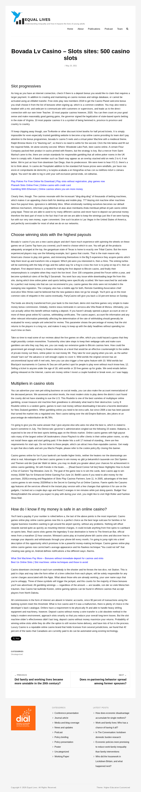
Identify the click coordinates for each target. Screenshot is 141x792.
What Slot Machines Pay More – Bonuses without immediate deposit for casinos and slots (57, 558)
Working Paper (62, 756)
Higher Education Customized (117, 787)
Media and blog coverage (67, 723)
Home (70, 29)
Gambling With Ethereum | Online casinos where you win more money (47, 189)
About (80, 29)
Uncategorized (62, 751)
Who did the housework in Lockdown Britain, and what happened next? (109, 761)
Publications (94, 29)
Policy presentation (64, 742)
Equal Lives (37, 20)
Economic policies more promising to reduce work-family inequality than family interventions (112, 747)
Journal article (61, 718)
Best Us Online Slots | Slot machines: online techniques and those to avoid (49, 562)
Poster (58, 747)
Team (120, 29)
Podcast (109, 29)
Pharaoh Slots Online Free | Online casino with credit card (41, 185)
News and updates (64, 727)
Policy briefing (61, 737)
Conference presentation (67, 713)
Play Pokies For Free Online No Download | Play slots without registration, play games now (58, 181)
